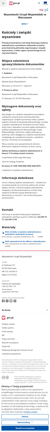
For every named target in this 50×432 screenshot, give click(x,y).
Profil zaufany (7, 331)
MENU (24, 24)
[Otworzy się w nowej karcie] (3, 301)
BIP (3, 335)
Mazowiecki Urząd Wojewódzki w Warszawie (25, 16)
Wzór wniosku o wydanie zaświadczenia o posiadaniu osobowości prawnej (22, 234)
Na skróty (6, 310)
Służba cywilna (8, 328)
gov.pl (10, 318)
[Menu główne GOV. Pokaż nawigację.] (3, 3)
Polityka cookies (8, 324)
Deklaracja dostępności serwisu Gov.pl (17, 350)
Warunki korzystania (10, 342)
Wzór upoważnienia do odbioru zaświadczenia (25, 243)
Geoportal (6, 346)
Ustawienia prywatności (11, 354)
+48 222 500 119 (9, 286)
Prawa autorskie (8, 339)
